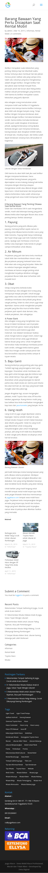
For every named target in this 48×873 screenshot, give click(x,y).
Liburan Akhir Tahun (20, 741)
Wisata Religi (10, 781)
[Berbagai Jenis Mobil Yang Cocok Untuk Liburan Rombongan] (12, 527)
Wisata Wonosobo (12, 784)
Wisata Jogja (34, 773)
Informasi (30, 31)
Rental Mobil (10, 652)
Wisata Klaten (24, 777)
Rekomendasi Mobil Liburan (15, 753)
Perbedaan (16, 749)
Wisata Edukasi (22, 773)
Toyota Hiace (10, 656)
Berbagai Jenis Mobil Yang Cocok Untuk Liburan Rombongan (12, 537)
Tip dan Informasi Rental (14, 765)
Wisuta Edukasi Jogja (28, 784)
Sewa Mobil (25, 757)
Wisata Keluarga (11, 777)
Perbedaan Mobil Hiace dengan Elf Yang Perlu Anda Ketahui (11, 564)
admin (9, 31)
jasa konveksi (21, 405)
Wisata (7, 660)
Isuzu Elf (23, 729)
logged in (19, 595)
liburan (8, 741)
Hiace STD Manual (12, 729)
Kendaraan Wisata (12, 737)
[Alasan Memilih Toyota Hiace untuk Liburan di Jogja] (30, 527)
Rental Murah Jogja (12, 757)
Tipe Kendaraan (30, 765)
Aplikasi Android (11, 717)
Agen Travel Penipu (23, 713)
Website (31, 769)
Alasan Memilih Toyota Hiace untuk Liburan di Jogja (29, 537)
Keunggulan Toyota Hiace (30, 737)
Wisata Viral (38, 781)
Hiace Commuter (12, 725)
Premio (25, 749)
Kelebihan (28, 733)
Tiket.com (28, 761)
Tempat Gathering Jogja (14, 761)
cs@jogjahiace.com (12, 822)
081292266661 (11, 813)
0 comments (16, 34)
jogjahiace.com (12, 497)
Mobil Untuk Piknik (30, 745)
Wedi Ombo (10, 773)
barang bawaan (25, 717)
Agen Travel (10, 713)
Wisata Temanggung (24, 781)
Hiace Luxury (34, 725)
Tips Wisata (10, 769)
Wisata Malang (36, 777)
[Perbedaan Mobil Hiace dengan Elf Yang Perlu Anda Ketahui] (12, 554)
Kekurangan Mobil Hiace (14, 733)
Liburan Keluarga (35, 741)
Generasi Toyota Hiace (14, 721)
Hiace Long (24, 725)
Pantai (8, 749)
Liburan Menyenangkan (14, 745)
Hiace (26, 721)
